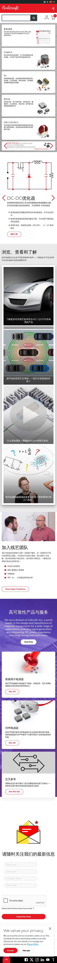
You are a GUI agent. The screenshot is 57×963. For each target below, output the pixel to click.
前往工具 (14, 234)
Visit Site (28, 642)
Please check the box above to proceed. (17, 908)
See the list (14, 791)
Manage (26, 950)
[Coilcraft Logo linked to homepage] (28, 8)
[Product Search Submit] (34, 18)
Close (50, 928)
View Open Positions (15, 589)
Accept (10, 950)
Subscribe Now (23, 917)
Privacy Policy (33, 944)
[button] (5, 146)
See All (12, 691)
